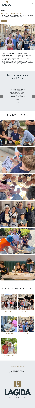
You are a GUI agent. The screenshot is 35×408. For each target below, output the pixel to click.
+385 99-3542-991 (14, 372)
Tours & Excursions (7, 363)
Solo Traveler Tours (9, 333)
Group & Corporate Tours (9, 311)
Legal (11, 366)
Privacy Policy (22, 366)
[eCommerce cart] (30, 4)
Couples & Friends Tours (9, 355)
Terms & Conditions (16, 366)
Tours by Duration (22, 363)
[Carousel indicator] (12, 109)
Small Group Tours (26, 311)
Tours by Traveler (28, 363)
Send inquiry (4, 20)
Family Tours (26, 333)
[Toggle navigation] (32, 4)
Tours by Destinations (14, 363)
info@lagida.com (23, 372)
